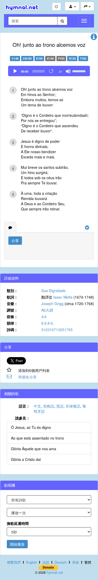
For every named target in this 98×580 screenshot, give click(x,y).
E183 (39, 58)
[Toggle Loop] (51, 71)
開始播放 (17, 544)
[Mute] (68, 71)
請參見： (22, 418)
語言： (24, 406)
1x (60, 71)
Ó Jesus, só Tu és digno (31, 427)
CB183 (27, 58)
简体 (75, 562)
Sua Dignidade (53, 290)
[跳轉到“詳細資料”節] (94, 38)
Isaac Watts (62, 297)
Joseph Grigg (52, 303)
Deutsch (61, 562)
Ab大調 (47, 310)
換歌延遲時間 (18, 523)
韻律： (12, 323)
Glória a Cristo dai (26, 459)
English (31, 562)
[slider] (79, 70)
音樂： (12, 303)
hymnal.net (55, 572)
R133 (72, 58)
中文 (37, 406)
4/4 (44, 316)
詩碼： (12, 329)
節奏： (12, 316)
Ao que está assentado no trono (37, 438)
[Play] (15, 71)
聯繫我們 (14, 562)
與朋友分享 (27, 376)
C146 (15, 58)
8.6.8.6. (47, 323)
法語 (45, 562)
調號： (12, 310)
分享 (15, 240)
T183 (83, 58)
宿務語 (48, 406)
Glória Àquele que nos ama (33, 448)
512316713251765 (57, 329)
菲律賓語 (73, 406)
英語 (60, 406)
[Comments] (10, 227)
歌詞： (12, 297)
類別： (12, 290)
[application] (49, 71)
